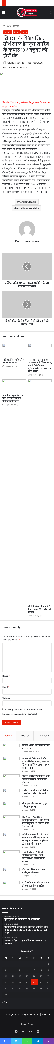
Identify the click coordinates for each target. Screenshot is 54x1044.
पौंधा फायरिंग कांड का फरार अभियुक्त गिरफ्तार (35, 871)
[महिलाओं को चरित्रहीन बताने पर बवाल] (14, 350)
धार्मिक (25, 32)
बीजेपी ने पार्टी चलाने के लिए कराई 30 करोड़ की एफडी (39, 609)
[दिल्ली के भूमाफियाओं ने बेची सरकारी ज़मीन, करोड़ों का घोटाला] (14, 386)
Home (8, 26)
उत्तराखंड (16, 26)
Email (5, 687)
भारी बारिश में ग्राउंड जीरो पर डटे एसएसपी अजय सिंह (35, 884)
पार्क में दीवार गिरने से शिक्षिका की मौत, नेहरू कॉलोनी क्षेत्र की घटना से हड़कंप (33, 856)
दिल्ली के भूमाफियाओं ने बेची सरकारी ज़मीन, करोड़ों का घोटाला (14, 398)
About (31, 1024)
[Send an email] (23, 63)
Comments (44, 735)
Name (6, 676)
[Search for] (50, 13)
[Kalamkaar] (27, 12)
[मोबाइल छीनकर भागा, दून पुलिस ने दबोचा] (11, 807)
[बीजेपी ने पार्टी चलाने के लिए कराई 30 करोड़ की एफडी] (40, 491)
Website (6, 698)
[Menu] (3, 13)
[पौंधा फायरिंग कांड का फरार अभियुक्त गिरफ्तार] (11, 873)
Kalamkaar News (14, 63)
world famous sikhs (27, 208)
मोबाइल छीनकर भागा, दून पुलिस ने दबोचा (35, 805)
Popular (25, 735)
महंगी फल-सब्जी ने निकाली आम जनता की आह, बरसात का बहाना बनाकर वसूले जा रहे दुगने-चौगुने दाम (35, 839)
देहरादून (16, 32)
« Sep (5, 1002)
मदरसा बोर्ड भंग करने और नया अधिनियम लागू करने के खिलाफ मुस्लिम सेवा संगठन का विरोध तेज (40, 365)
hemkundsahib (27, 201)
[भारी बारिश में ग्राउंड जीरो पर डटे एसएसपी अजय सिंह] (11, 886)
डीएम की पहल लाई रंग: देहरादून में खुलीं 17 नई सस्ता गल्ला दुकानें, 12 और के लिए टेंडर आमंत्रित (35, 821)
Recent (8, 735)
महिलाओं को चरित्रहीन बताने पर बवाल (13, 361)
